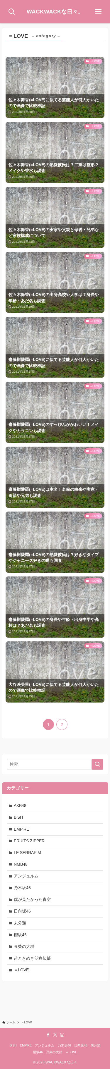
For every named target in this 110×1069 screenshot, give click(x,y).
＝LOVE (21, 970)
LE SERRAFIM (27, 853)
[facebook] (48, 1034)
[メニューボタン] (98, 11)
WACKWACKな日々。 (55, 12)
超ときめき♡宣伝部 (32, 958)
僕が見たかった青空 (32, 899)
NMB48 (21, 864)
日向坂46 (22, 911)
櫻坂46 (20, 935)
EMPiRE (21, 829)
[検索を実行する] (97, 764)
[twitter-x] (55, 1034)
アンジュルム (26, 876)
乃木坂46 (22, 888)
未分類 (20, 923)
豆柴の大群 (24, 946)
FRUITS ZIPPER (29, 841)
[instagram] (62, 1034)
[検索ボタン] (11, 11)
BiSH (18, 817)
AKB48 (20, 805)
